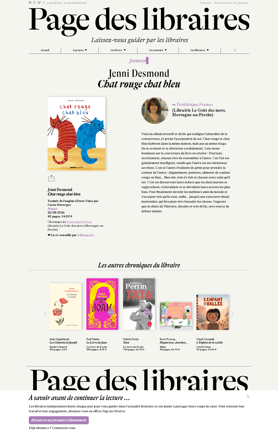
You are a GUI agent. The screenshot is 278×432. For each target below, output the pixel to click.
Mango (53, 208)
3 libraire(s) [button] (86, 235)
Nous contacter (223, 2)
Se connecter (240, 2)
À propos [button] (78, 50)
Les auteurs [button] (156, 50)
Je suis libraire (54, 2)
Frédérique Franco (79, 221)
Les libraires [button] (198, 50)
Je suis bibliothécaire (75, 2)
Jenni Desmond (139, 73)
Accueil (45, 50)
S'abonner (205, 2)
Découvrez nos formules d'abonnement (58, 420)
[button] (45, 314)
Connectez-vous (63, 428)
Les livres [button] (116, 50)
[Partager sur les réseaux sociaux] (51, 179)
